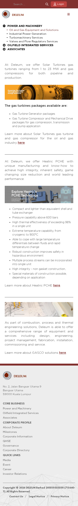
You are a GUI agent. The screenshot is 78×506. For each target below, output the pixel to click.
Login (60, 4)
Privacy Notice (60, 496)
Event (6, 464)
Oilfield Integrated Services (21, 413)
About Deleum (12, 427)
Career (7, 469)
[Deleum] (13, 14)
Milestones (10, 431)
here (21, 142)
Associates (10, 417)
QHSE (7, 441)
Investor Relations (15, 473)
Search (47, 4)
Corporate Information (18, 436)
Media (7, 460)
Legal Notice (37, 496)
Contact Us (16, 496)
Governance (11, 445)
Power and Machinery (17, 408)
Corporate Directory (16, 450)
